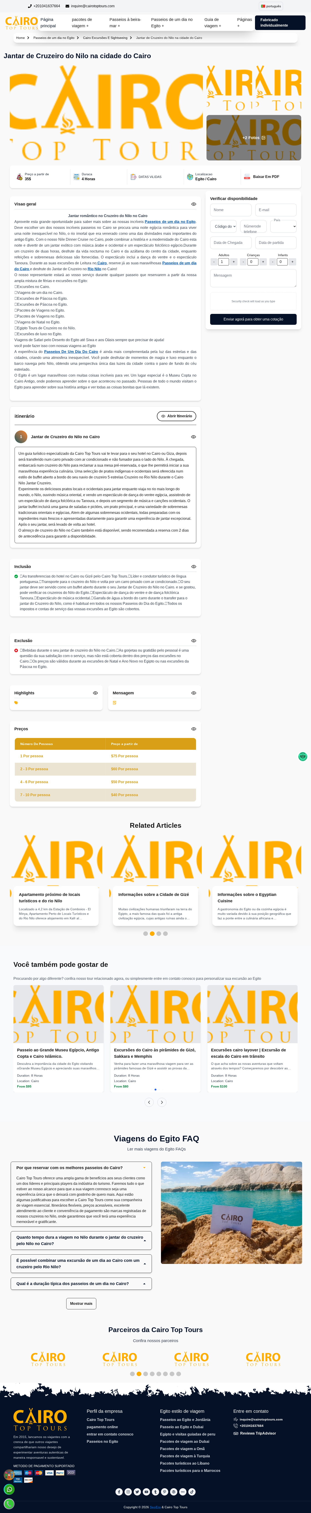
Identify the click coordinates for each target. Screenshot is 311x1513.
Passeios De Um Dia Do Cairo (71, 352)
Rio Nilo (94, 269)
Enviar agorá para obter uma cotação (253, 319)
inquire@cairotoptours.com (93, 6)
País (277, 220)
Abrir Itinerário (179, 416)
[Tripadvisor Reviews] (302, 756)
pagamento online (102, 1427)
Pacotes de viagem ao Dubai (184, 1441)
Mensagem (223, 275)
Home (20, 38)
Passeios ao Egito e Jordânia (185, 1420)
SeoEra (155, 1507)
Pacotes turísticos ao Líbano (184, 1463)
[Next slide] (161, 1102)
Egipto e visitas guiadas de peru (187, 1434)
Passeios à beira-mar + (125, 22)
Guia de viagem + (212, 22)
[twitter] (137, 1491)
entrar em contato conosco (110, 1434)
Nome (219, 210)
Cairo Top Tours (101, 1420)
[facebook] (119, 1491)
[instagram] (128, 1491)
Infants (283, 255)
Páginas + (244, 22)
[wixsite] (182, 1491)
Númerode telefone (252, 229)
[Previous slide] (149, 1102)
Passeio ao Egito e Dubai (181, 1427)
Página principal (48, 22)
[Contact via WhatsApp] (9, 1489)
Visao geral (25, 204)
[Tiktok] (192, 1491)
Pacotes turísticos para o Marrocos (190, 1471)
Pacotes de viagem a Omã (182, 1449)
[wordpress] (173, 1491)
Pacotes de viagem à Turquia (185, 1456)
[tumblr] (155, 1491)
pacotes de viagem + (82, 22)
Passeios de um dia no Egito (53, 38)
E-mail (264, 210)
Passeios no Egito (102, 1441)
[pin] (164, 1491)
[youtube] (146, 1491)
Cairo (102, 263)
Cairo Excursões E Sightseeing (105, 38)
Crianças (253, 255)
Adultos (224, 255)
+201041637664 (46, 6)
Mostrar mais (81, 1303)
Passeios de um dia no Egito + (172, 22)
